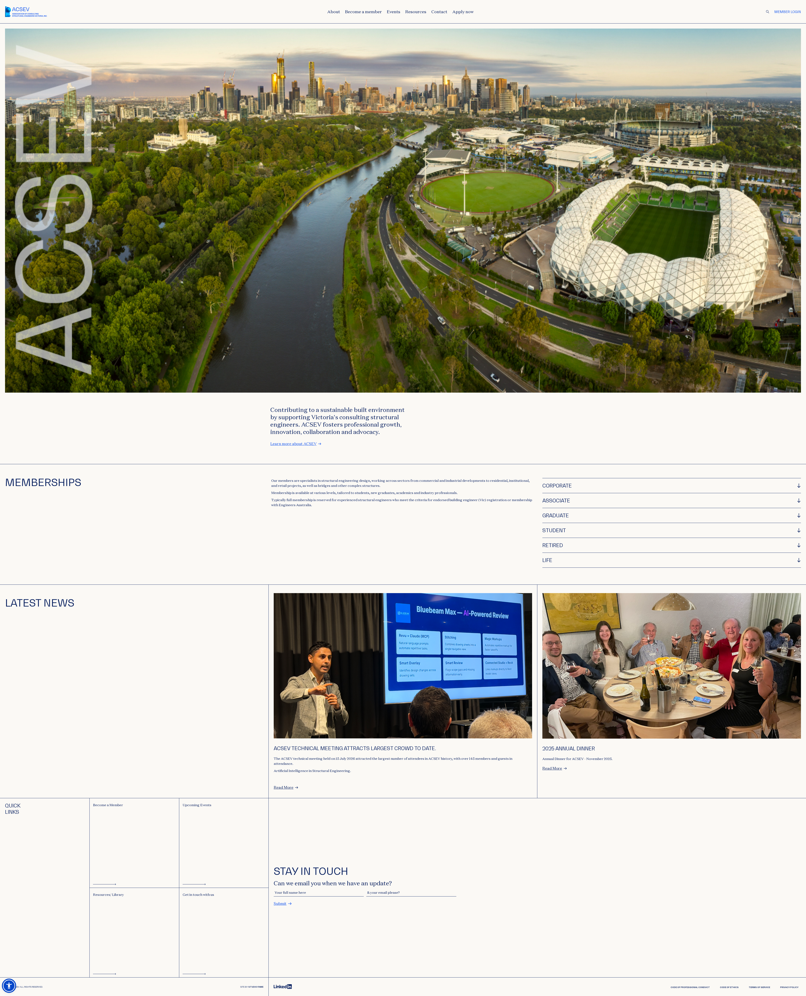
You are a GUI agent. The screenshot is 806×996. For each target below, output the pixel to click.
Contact (439, 11)
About (333, 11)
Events (393, 11)
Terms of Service (759, 987)
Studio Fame (255, 987)
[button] (9, 986)
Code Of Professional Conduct (690, 987)
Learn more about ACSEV (293, 443)
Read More (283, 787)
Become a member (363, 11)
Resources (415, 11)
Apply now (463, 11)
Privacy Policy (789, 987)
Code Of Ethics (729, 987)
